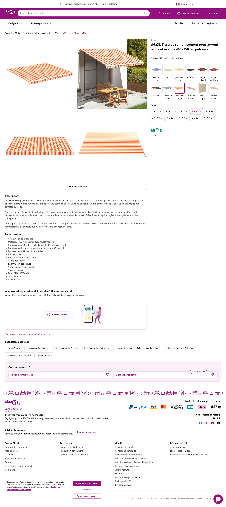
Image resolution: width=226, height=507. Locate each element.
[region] (54, 490)
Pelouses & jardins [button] (123, 348)
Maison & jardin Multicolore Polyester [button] (98, 348)
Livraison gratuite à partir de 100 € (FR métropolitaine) (91, 3)
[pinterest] (212, 423)
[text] (156, 131)
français (184, 4)
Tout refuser (87, 489)
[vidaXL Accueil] (10, 12)
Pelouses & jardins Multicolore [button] (150, 348)
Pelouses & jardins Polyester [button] (180, 348)
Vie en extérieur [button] (45, 355)
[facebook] (200, 423)
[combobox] (84, 13)
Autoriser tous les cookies (87, 483)
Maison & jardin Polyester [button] (67, 348)
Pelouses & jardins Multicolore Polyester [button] (20, 355)
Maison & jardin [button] (14, 348)
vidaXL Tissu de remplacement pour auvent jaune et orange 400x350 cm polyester (184, 46)
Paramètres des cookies (127, 466)
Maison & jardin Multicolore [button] (38, 348)
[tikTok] (218, 423)
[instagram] (206, 423)
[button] (156, 73)
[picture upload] (92, 314)
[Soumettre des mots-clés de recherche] (146, 13)
